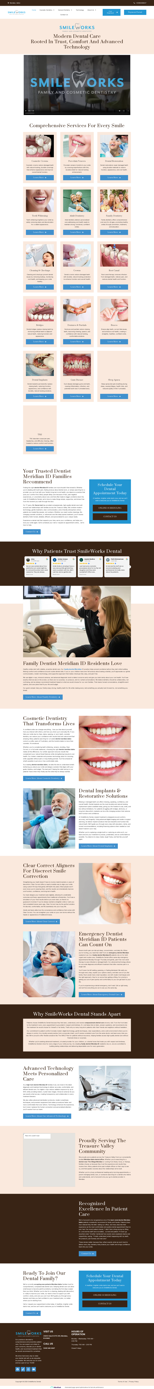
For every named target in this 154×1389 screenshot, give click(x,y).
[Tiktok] (23, 1369)
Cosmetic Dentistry (46, 10)
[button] (129, 567)
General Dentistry (64, 10)
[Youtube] (33, 1369)
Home (34, 10)
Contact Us (64, 15)
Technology (80, 10)
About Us (90, 10)
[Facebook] (17, 1369)
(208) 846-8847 (49, 1348)
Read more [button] (29, 574)
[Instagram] (28, 1369)
